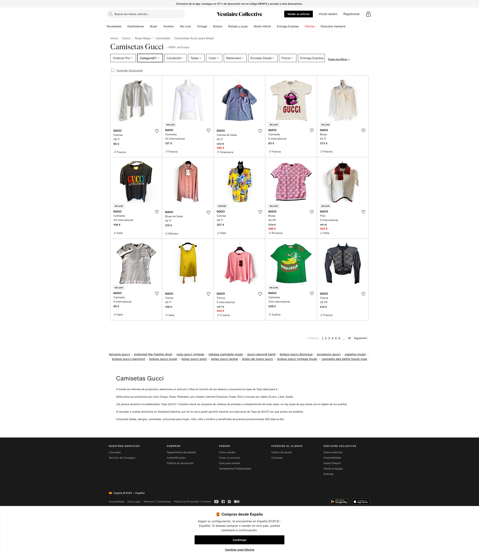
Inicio (114, 38)
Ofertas (310, 26)
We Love (185, 26)
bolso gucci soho (194, 359)
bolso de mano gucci (257, 359)
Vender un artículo (298, 14)
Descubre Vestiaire (333, 26)
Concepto (115, 452)
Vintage (202, 26)
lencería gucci (119, 354)
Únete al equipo (333, 469)
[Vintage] (210, 26)
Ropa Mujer (143, 38)
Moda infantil (262, 26)
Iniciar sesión (328, 14)
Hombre (168, 26)
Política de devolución (180, 463)
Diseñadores (135, 26)
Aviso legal (133, 501)
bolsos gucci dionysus (296, 354)
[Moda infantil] (273, 26)
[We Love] (194, 26)
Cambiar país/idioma (239, 549)
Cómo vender (227, 452)
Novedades (114, 26)
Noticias (328, 474)
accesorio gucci (328, 354)
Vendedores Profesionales (235, 469)
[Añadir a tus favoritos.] (157, 131)
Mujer (153, 26)
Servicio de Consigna (122, 458)
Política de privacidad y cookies (192, 501)
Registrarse (351, 14)
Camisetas (162, 38)
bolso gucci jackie (224, 359)
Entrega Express (288, 26)
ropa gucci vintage (190, 354)
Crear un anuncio (229, 458)
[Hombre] (176, 26)
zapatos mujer (355, 354)
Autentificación (176, 458)
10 (349, 338)
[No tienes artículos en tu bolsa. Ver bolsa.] (368, 14)
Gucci (126, 38)
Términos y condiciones (157, 501)
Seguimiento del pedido (181, 452)
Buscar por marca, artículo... (132, 14)
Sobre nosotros (333, 452)
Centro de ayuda (281, 452)
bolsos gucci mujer (163, 359)
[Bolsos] (225, 26)
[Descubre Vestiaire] (348, 26)
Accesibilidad (116, 501)
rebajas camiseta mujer (225, 354)
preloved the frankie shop (153, 354)
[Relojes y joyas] (250, 26)
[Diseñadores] (146, 26)
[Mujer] (160, 26)
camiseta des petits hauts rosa (344, 359)
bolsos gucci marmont (128, 359)
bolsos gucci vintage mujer (297, 359)
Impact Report (332, 463)
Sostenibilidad (332, 458)
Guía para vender (229, 463)
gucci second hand (261, 354)
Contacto (277, 458)
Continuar (239, 540)
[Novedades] (124, 26)
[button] (368, 14)
